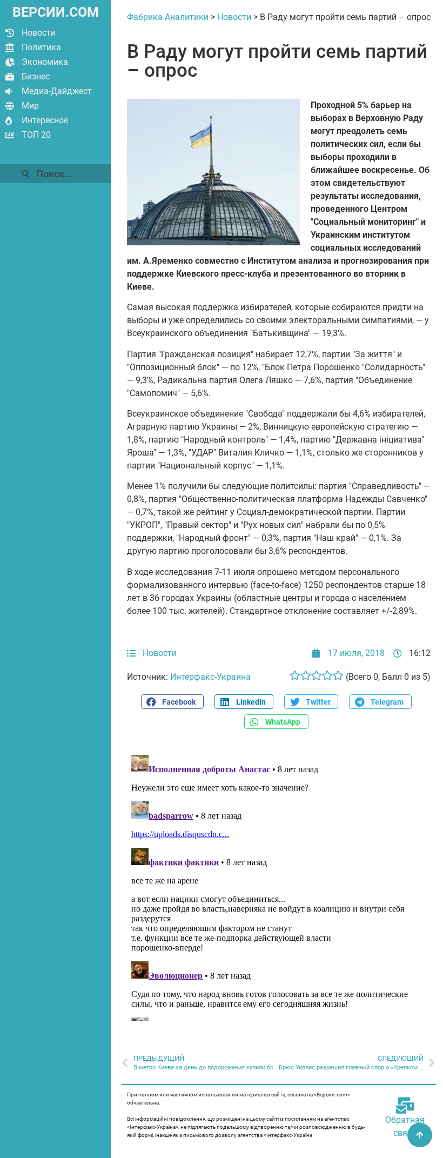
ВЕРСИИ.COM (55, 12)
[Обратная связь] (405, 1105)
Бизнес (36, 76)
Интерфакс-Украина (210, 677)
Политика (41, 47)
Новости (39, 33)
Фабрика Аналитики (168, 17)
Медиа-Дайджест (57, 91)
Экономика (45, 62)
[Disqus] (279, 886)
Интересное (45, 120)
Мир (30, 106)
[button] (172, 701)
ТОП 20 (36, 135)
